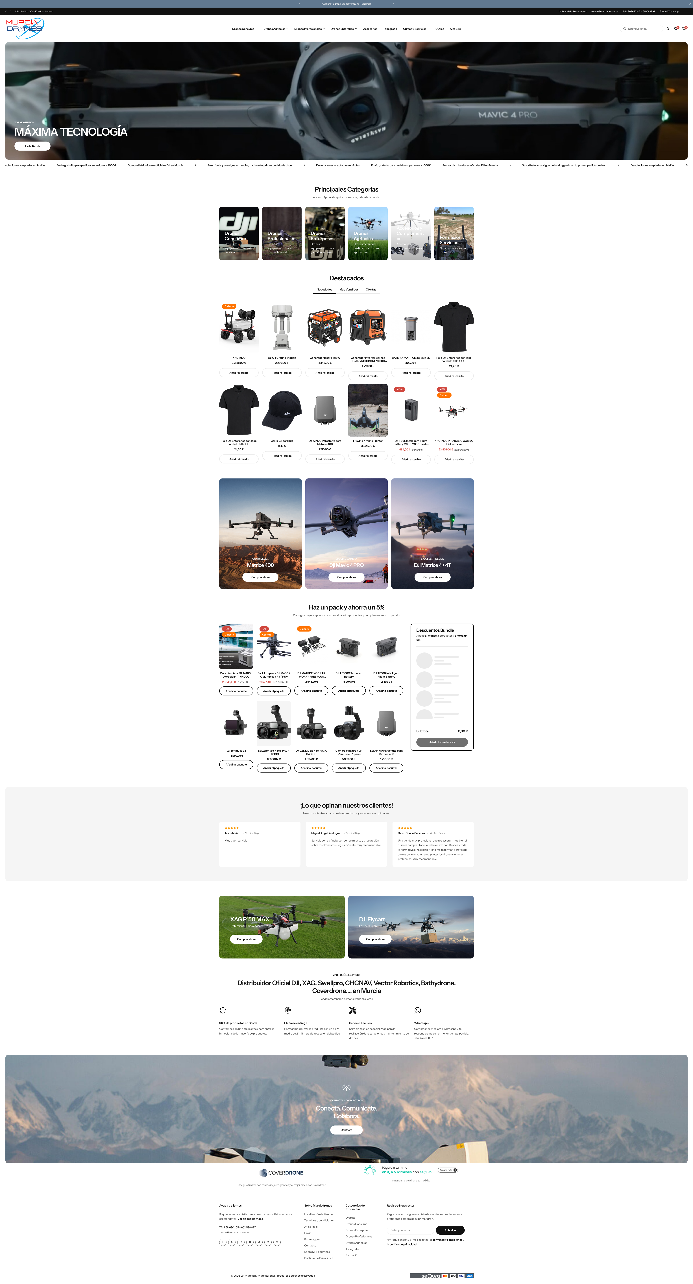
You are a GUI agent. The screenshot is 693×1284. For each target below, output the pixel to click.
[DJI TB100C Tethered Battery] (349, 646)
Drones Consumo (243, 29)
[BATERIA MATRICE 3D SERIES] (411, 327)
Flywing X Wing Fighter (368, 441)
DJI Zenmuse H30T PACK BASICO (273, 752)
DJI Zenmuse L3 (236, 750)
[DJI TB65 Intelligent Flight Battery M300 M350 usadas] (411, 410)
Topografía (390, 29)
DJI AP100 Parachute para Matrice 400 (325, 442)
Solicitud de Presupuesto (573, 11)
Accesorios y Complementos (410, 233)
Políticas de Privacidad (318, 1258)
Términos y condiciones (319, 1220)
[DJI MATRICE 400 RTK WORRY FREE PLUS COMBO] (311, 646)
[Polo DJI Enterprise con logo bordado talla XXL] (239, 410)
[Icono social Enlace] (222, 1242)
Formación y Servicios (452, 240)
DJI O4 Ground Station (282, 357)
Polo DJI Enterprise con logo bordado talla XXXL (454, 359)
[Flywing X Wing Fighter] (368, 410)
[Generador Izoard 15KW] (325, 327)
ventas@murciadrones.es (604, 11)
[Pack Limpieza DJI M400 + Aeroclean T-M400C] (236, 646)
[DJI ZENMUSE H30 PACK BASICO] (311, 723)
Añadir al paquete (236, 691)
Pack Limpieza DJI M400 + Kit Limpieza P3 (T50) (274, 674)
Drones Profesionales (308, 29)
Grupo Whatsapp (669, 11)
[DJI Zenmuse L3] (236, 723)
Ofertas (350, 1217)
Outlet (439, 29)
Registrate (365, 3)
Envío (307, 1233)
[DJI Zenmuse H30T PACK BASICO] (274, 723)
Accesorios (370, 29)
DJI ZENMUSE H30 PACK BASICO (311, 752)
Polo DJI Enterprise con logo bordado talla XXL (239, 442)
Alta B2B (455, 29)
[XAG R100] (239, 327)
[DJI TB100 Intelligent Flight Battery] (386, 646)
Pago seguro (312, 1239)
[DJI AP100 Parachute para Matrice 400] (325, 410)
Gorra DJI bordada (282, 441)
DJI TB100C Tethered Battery (348, 674)
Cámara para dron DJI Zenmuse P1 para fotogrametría (348, 752)
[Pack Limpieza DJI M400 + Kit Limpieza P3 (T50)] (274, 646)
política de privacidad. (403, 1244)
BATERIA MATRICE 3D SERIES (411, 357)
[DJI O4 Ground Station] (282, 327)
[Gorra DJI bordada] (282, 410)
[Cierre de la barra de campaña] (690, 4)
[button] (299, 3)
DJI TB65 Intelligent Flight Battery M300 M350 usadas (411, 442)
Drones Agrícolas (274, 29)
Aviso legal (311, 1226)
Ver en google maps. (250, 1218)
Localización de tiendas (318, 1214)
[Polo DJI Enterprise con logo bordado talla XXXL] (454, 327)
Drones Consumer (235, 236)
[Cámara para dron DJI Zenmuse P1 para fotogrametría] (349, 723)
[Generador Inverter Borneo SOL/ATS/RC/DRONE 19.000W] (368, 327)
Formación (352, 1255)
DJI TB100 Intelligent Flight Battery (386, 674)
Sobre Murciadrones (317, 1251)
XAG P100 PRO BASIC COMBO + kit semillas (454, 442)
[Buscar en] (625, 28)
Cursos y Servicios (414, 29)
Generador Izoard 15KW (325, 357)
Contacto (310, 1245)
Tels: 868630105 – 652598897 (639, 11)
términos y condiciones (447, 1239)
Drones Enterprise (342, 29)
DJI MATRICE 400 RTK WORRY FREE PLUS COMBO (311, 674)
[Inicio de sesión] (667, 28)
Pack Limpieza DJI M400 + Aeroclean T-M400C (236, 674)
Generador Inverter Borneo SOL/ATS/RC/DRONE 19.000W (368, 359)
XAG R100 (239, 357)
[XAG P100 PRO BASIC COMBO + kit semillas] (454, 410)
